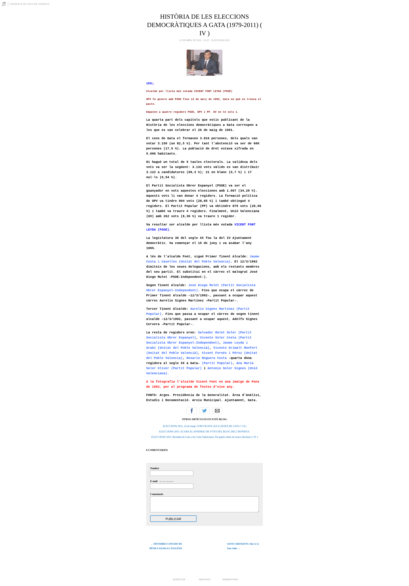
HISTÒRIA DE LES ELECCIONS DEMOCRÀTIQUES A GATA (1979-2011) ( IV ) (204, 25)
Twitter (204, 410)
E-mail (162, 481)
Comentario (156, 494)
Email (217, 410)
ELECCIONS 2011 (220, 40)
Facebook (192, 410)
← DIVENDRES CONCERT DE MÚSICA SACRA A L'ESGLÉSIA (165, 546)
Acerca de (179, 579)
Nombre (154, 468)
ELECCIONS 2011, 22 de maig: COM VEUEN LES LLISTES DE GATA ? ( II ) (204, 426)
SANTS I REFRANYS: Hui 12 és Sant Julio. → (243, 546)
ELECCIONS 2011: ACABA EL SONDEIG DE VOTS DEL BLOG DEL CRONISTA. (204, 431)
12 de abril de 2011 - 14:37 (194, 40)
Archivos (204, 579)
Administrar (230, 579)
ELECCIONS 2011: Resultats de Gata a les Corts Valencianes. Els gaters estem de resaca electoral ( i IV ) (204, 437)
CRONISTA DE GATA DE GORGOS (29, 4)
